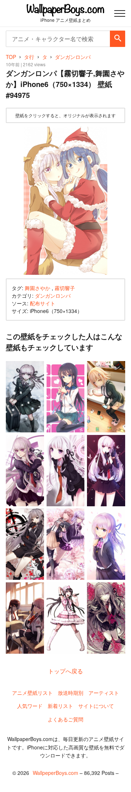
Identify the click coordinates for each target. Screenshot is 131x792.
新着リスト (60, 705)
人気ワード (30, 705)
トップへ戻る (65, 671)
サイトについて (96, 705)
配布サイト (42, 303)
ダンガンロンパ (53, 295)
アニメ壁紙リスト (32, 692)
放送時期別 (70, 692)
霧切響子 (65, 288)
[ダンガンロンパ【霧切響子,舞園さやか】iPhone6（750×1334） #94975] (65, 201)
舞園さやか (37, 288)
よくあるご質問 (65, 719)
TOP (11, 56)
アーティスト (103, 692)
